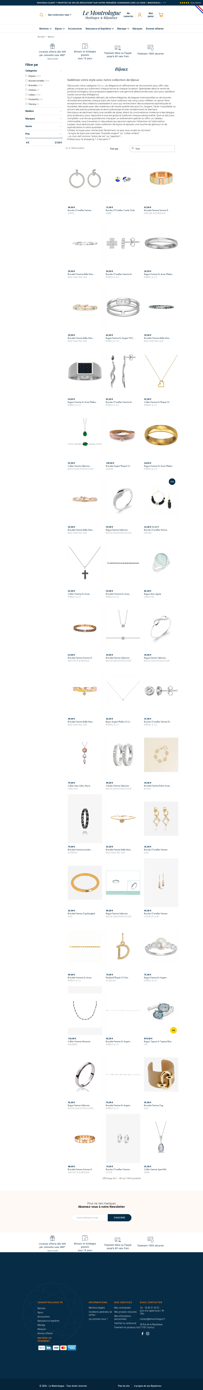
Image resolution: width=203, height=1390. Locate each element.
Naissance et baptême (48, 1320)
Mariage (41, 1325)
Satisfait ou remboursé (125, 1323)
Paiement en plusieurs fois (127, 1327)
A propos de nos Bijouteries (147, 1385)
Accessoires (44, 1316)
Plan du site (124, 1385)
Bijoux (40, 1312)
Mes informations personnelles (122, 1317)
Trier (137, 148)
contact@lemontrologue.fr (152, 1319)
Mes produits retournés (125, 1311)
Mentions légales (97, 1307)
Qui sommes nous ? (98, 1319)
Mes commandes (122, 1307)
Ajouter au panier (85, 211)
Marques (42, 1329)
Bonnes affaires (45, 1333)
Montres (41, 1308)
